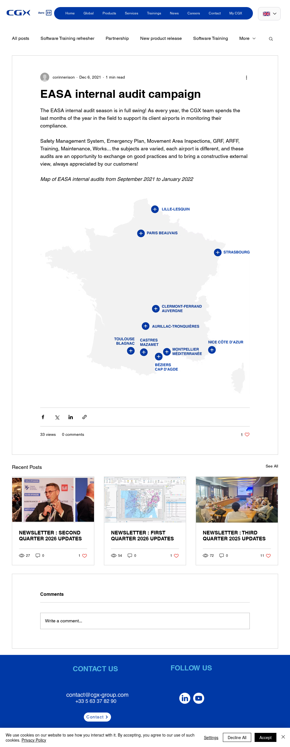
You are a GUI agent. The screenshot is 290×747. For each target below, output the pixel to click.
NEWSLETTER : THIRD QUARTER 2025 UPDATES (234, 536)
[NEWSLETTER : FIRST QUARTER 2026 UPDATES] (145, 500)
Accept (265, 737)
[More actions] (246, 77)
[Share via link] (84, 417)
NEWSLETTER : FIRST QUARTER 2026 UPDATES (142, 536)
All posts (20, 38)
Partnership (117, 38)
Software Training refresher (67, 38)
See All (272, 466)
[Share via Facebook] (43, 417)
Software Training (210, 38)
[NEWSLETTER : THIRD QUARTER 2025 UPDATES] (237, 500)
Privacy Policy (34, 740)
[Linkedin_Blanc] (184, 698)
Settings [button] (211, 737)
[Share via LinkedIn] (70, 417)
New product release (161, 38)
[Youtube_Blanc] (198, 698)
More (244, 38)
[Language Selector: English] (269, 13)
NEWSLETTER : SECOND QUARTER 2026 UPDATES (50, 536)
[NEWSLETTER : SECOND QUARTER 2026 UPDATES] (53, 500)
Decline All (237, 737)
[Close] (283, 737)
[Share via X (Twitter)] (56, 417)
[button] (271, 38)
